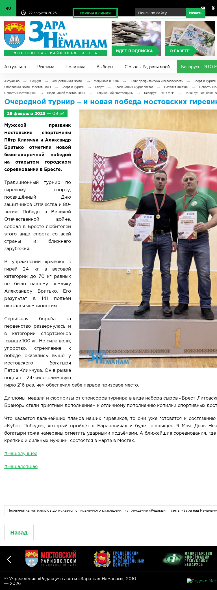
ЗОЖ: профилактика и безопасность (156, 81)
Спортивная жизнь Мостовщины (27, 87)
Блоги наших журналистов (133, 87)
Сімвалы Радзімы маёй (147, 67)
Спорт (99, 87)
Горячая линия (95, 13)
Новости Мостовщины (20, 93)
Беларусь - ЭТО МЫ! (159, 93)
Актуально (15, 67)
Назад (19, 532)
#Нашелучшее (20, 453)
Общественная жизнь (67, 81)
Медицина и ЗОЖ (106, 81)
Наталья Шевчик (176, 87)
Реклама (45, 67)
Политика (75, 67)
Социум (35, 81)
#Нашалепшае (21, 466)
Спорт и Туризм (205, 81)
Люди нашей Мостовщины (66, 93)
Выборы (105, 67)
